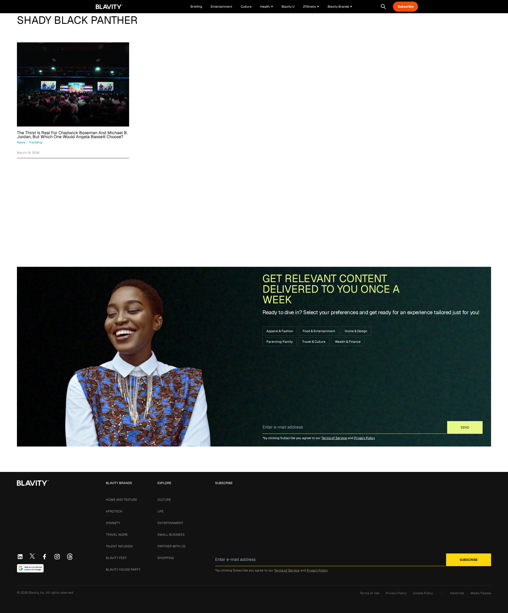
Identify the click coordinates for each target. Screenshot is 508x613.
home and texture (121, 500)
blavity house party (123, 569)
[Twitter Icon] (32, 556)
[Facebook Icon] (44, 556)
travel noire (117, 535)
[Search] (383, 6)
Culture (164, 500)
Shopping (165, 558)
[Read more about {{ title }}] (73, 84)
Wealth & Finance (348, 342)
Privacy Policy (364, 438)
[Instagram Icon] (57, 556)
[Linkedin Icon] (20, 556)
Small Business (171, 535)
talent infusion (119, 546)
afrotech (114, 511)
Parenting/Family (279, 342)
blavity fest (116, 558)
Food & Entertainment (319, 331)
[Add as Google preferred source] (30, 568)
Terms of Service (334, 438)
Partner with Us (171, 546)
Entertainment (170, 523)
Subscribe (406, 6)
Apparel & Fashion (279, 331)
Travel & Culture (313, 342)
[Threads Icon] (70, 556)
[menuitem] (266, 6)
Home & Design (356, 331)
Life (160, 511)
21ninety (113, 523)
